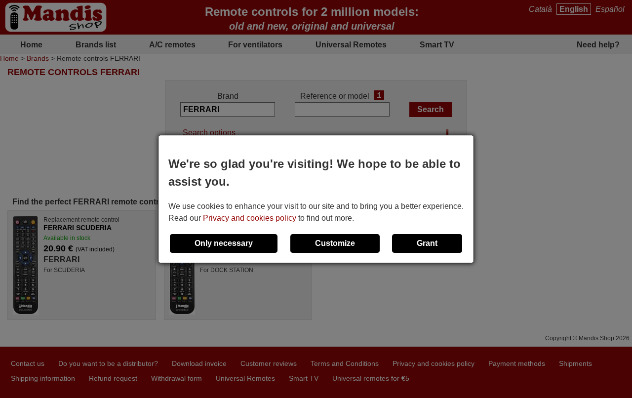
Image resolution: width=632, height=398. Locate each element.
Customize (335, 243)
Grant (427, 243)
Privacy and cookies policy (249, 218)
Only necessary (224, 243)
